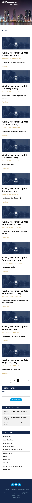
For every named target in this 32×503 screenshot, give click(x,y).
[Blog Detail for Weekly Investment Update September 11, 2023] (16, 281)
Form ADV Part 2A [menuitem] (16, 495)
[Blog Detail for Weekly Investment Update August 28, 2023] (16, 317)
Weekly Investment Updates (14, 466)
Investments (8, 436)
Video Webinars (10, 463)
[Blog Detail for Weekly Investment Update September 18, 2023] (16, 248)
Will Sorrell (8, 469)
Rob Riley (7, 460)
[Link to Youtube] (16, 484)
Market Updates (9, 446)
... (3, 382)
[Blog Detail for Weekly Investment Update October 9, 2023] (16, 179)
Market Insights (9, 443)
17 (28, 380)
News (6, 456)
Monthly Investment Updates (14, 450)
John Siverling (9, 440)
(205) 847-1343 (25, 493)
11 (15, 382)
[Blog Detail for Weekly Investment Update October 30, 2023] (16, 76)
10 (10, 382)
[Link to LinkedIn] (12, 484)
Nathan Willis (17, 58)
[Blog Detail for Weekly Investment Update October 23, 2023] (16, 112)
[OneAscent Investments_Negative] (10, 3)
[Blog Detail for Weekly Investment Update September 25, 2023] (16, 212)
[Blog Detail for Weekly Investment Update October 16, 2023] (16, 145)
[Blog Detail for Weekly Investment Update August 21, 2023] (16, 350)
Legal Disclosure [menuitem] (16, 497)
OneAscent (9, 493)
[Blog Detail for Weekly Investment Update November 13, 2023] (16, 43)
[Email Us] (19, 484)
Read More (5, 66)
